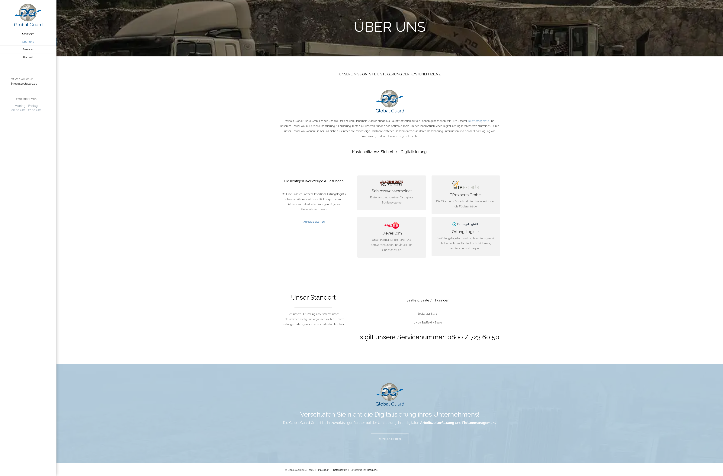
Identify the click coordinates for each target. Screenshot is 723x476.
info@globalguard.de (24, 83)
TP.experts (372, 470)
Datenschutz (340, 470)
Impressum (323, 470)
